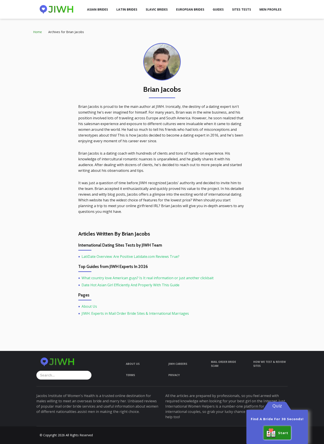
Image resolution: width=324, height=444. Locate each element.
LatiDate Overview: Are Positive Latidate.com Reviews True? (130, 256)
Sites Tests (241, 9)
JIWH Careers (177, 364)
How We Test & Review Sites (269, 364)
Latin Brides (126, 9)
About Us (89, 306)
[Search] (87, 375)
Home (37, 32)
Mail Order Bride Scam (223, 364)
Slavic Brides (157, 9)
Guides (218, 9)
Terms (130, 375)
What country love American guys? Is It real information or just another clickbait (148, 277)
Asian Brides (97, 9)
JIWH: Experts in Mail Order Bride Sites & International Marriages (135, 313)
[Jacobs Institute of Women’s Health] (56, 9)
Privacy (174, 375)
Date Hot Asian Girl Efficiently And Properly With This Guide (130, 285)
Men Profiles (270, 9)
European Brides (190, 9)
